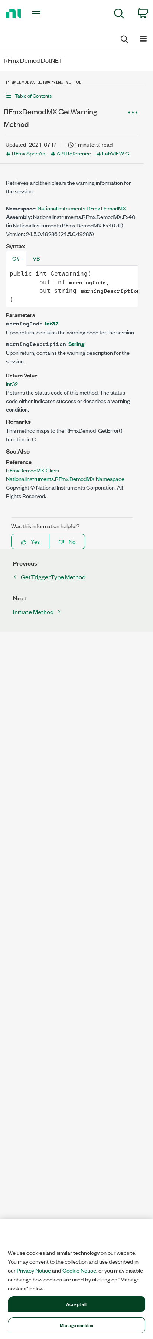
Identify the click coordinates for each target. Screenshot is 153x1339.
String (76, 343)
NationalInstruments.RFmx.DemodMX (82, 208)
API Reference (73, 153)
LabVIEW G (115, 153)
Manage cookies (77, 1325)
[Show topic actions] (132, 112)
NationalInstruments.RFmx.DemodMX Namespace (65, 478)
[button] (72, 95)
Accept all (76, 1303)
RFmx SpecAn (28, 153)
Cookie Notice (79, 1270)
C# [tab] (16, 258)
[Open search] (123, 38)
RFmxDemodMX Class (32, 470)
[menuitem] (119, 14)
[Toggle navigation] (38, 13)
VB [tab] (36, 258)
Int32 (51, 323)
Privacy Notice (34, 1270)
